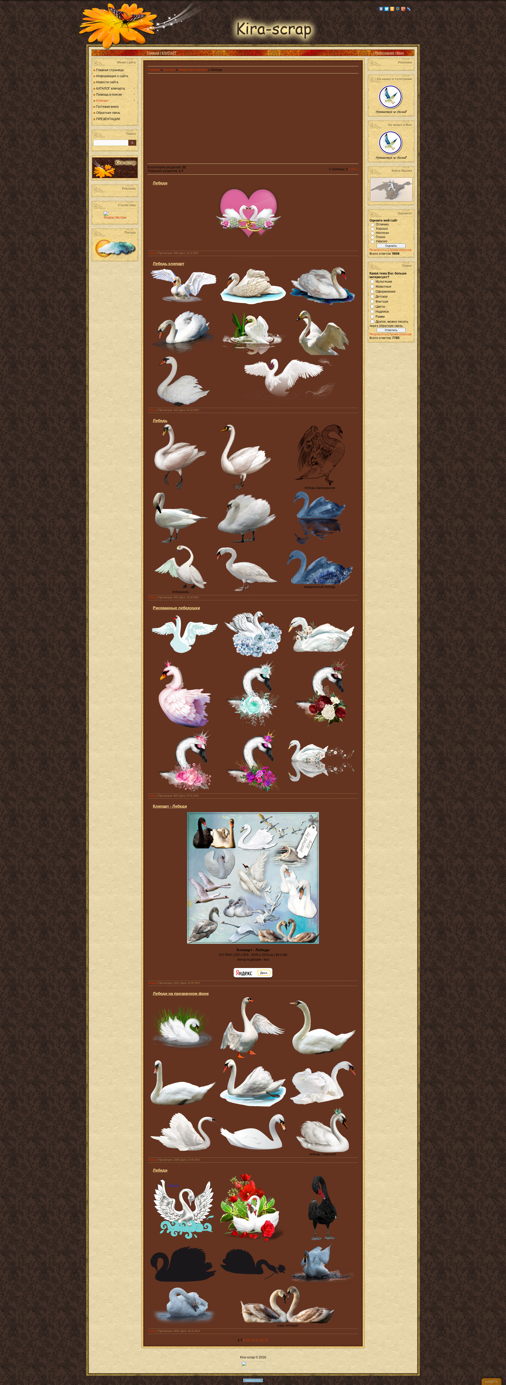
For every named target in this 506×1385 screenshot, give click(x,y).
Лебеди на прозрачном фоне (181, 993)
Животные (383, 286)
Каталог (169, 70)
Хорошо (382, 228)
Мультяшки (384, 281)
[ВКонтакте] (381, 9)
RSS (99, 53)
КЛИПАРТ (169, 53)
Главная (153, 53)
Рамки (380, 316)
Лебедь (160, 420)
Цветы (380, 306)
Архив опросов (400, 250)
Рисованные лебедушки (176, 608)
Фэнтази (382, 301)
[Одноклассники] (392, 9)
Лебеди (160, 183)
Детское (382, 296)
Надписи (382, 311)
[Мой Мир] (398, 9)
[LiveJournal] (409, 9)
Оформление (386, 291)
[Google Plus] (403, 9)
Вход (400, 53)
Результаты (378, 250)
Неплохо (382, 233)
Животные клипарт (193, 70)
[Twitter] (387, 9)
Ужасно (381, 241)
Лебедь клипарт (168, 263)
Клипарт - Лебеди (170, 806)
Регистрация (384, 53)
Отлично (382, 224)
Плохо (380, 237)
